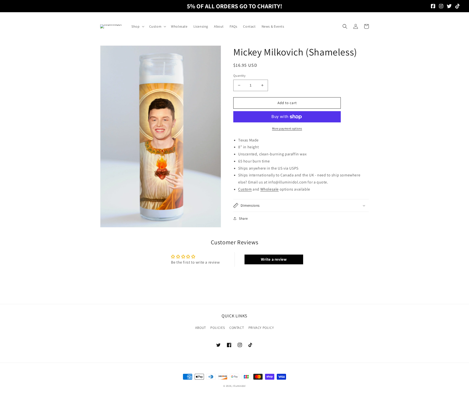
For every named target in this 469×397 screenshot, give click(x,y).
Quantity (239, 76)
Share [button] (243, 218)
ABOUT (200, 327)
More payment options (287, 128)
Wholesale (269, 189)
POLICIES (217, 327)
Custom (245, 189)
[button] (137, 26)
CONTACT (236, 327)
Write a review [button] (274, 259)
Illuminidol (239, 385)
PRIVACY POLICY (261, 327)
